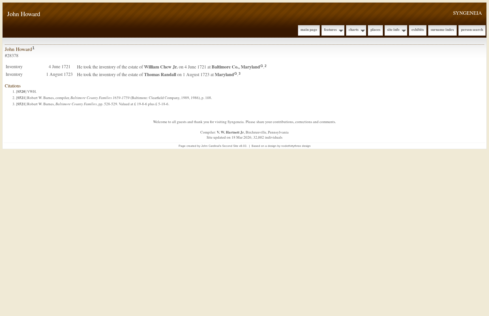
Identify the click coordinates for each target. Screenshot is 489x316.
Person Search (472, 29)
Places (375, 29)
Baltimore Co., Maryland (236, 66)
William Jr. (161, 66)
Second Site (230, 145)
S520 (21, 91)
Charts (354, 29)
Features (330, 29)
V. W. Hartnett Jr (230, 132)
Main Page (309, 29)
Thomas (160, 74)
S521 (21, 97)
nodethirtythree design (296, 145)
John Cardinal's (211, 145)
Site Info (393, 29)
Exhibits (417, 29)
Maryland (224, 74)
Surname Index (442, 29)
